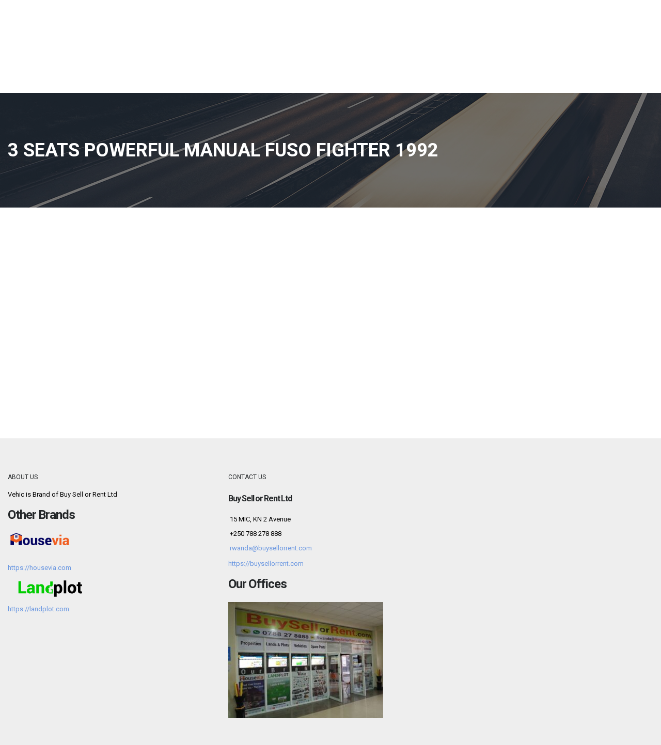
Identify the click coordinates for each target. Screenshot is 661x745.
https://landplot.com (38, 609)
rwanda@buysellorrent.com (271, 548)
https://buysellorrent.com (266, 563)
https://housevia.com (39, 568)
